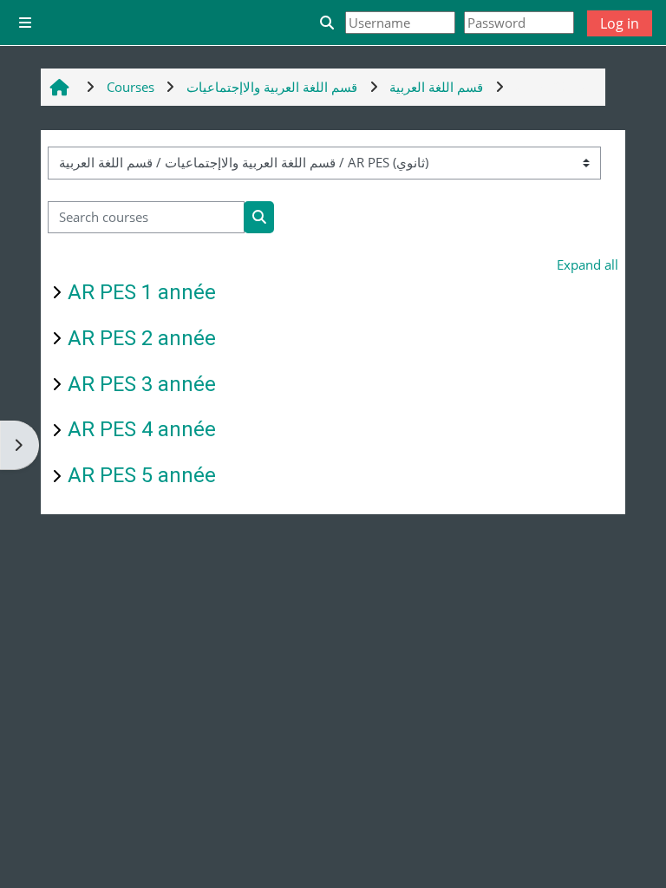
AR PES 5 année (142, 475)
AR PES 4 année (142, 429)
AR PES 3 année (142, 384)
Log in (619, 23)
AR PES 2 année (142, 338)
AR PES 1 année (142, 292)
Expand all (587, 264)
